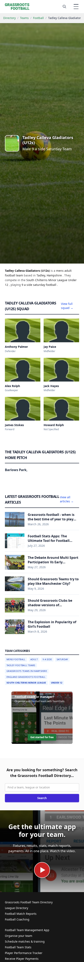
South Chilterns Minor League (26, 682)
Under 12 (56, 682)
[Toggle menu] (76, 6)
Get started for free (42, 737)
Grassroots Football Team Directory (29, 902)
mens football (16, 659)
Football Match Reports (20, 914)
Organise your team (18, 936)
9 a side (27, 285)
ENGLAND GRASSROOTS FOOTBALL (26, 676)
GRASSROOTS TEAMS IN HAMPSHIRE (27, 670)
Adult (34, 659)
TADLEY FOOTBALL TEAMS (21, 665)
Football (38, 18)
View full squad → (67, 306)
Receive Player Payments (22, 959)
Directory (9, 18)
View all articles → (67, 499)
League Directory (16, 908)
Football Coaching (17, 919)
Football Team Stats (18, 947)
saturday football (45, 285)
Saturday (62, 659)
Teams (24, 18)
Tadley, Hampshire (49, 275)
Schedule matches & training (25, 941)
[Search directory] (64, 6)
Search (42, 798)
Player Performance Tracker (23, 953)
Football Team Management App (27, 930)
